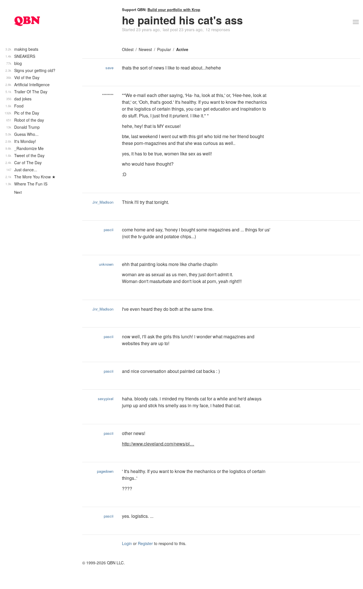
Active (182, 49)
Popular (164, 49)
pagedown (105, 471)
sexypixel (105, 398)
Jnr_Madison (102, 202)
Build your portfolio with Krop (173, 9)
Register (145, 543)
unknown (106, 264)
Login (127, 543)
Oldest (128, 49)
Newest (145, 49)
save (109, 67)
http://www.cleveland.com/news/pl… (158, 443)
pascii (108, 229)
